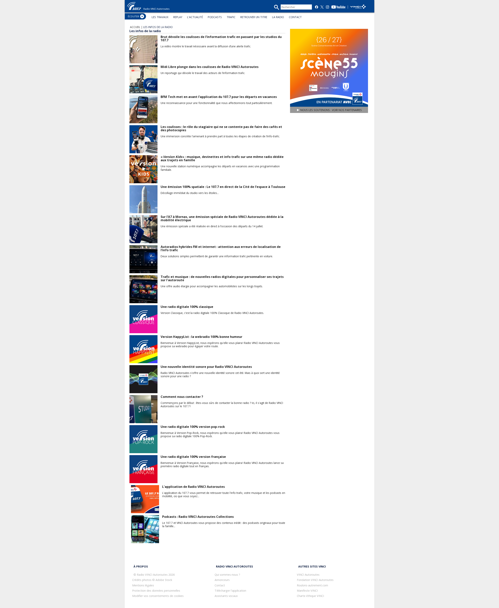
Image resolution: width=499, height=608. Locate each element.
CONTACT (295, 17)
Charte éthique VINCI (310, 596)
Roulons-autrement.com (312, 585)
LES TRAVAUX (160, 17)
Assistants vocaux (226, 596)
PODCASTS (215, 17)
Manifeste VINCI (307, 590)
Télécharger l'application (230, 590)
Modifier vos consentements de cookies (158, 596)
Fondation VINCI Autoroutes (315, 580)
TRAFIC (231, 17)
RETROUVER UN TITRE (253, 17)
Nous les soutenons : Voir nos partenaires (331, 110)
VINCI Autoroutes (308, 574)
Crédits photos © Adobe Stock (152, 580)
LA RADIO (278, 17)
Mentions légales (143, 585)
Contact (220, 585)
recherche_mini (276, 7)
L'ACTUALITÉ (195, 17)
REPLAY (177, 17)
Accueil (135, 27)
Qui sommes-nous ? (227, 574)
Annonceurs (222, 580)
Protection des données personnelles (156, 590)
